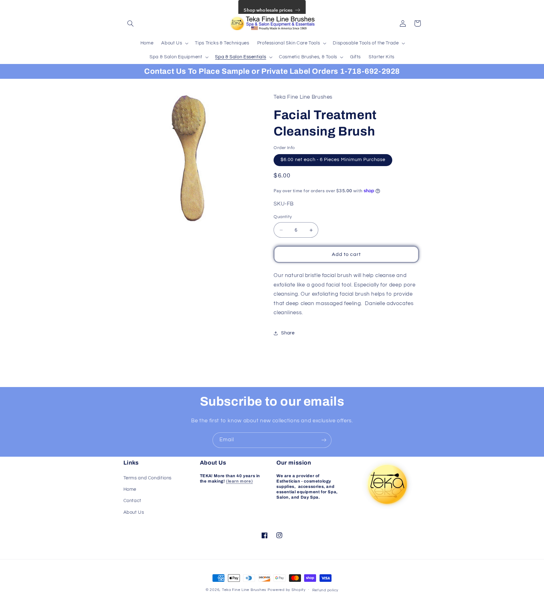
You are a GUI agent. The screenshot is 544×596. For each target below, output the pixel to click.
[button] (130, 23)
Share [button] (287, 333)
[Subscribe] (324, 440)
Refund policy (325, 590)
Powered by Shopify (287, 590)
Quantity (283, 217)
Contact (132, 500)
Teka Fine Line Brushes (244, 590)
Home (130, 489)
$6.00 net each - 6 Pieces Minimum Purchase (332, 160)
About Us (133, 512)
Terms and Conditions (147, 478)
